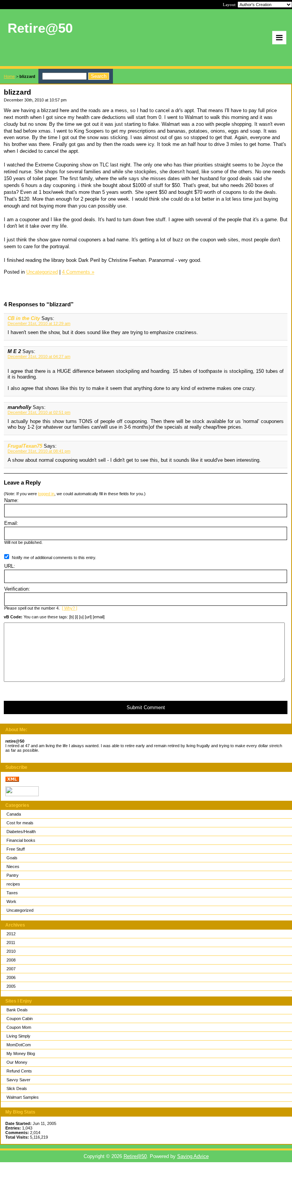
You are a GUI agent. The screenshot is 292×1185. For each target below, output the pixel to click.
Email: (11, 523)
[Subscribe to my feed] (12, 780)
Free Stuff (15, 849)
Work (11, 901)
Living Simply (18, 1036)
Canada (13, 814)
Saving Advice (193, 1156)
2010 (11, 951)
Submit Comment (146, 707)
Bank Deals (17, 1010)
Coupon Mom (18, 1027)
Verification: (17, 589)
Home (9, 76)
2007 (11, 968)
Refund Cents (19, 1071)
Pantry (12, 875)
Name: (11, 500)
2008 (11, 960)
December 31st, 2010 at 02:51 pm (39, 412)
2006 (11, 977)
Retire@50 (135, 1156)
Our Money (16, 1062)
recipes (13, 884)
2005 (11, 986)
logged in (46, 493)
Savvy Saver (18, 1079)
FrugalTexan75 (25, 446)
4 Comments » (78, 272)
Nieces (12, 866)
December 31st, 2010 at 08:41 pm (39, 451)
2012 (11, 934)
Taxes (12, 892)
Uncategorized (19, 910)
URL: (9, 566)
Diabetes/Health (21, 831)
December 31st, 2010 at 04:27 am (39, 356)
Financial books (20, 840)
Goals (11, 857)
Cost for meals (19, 823)
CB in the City (24, 318)
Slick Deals (16, 1088)
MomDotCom (18, 1044)
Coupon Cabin (19, 1018)
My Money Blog (20, 1053)
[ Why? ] (69, 608)
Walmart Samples (22, 1097)
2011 (10, 942)
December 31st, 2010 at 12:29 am (39, 323)
